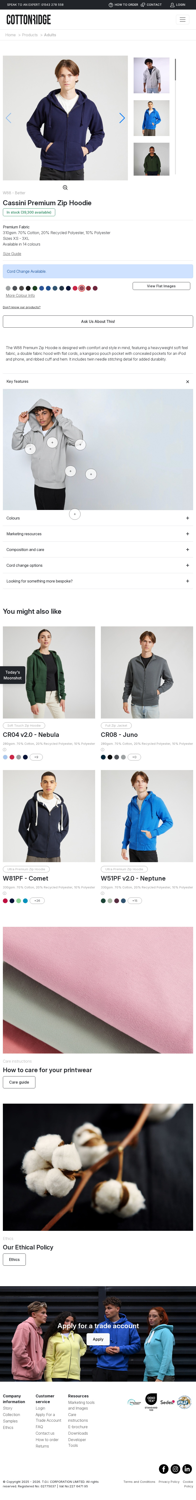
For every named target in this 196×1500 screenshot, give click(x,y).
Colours (13, 518)
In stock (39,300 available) (29, 212)
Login (40, 1408)
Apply (98, 1339)
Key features (17, 381)
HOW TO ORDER (126, 4)
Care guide (19, 1082)
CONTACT (154, 4)
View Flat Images (161, 286)
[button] (122, 118)
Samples (10, 1421)
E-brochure (78, 1426)
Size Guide (12, 253)
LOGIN (180, 4)
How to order (47, 1439)
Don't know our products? (22, 307)
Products (30, 34)
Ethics (14, 1259)
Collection (11, 1414)
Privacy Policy (169, 1482)
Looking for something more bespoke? (39, 581)
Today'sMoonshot (13, 675)
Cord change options (24, 565)
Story (7, 1408)
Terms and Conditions (139, 1482)
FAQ (39, 1426)
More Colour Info (20, 295)
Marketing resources (24, 533)
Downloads (78, 1433)
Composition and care (25, 549)
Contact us (45, 1433)
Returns (42, 1446)
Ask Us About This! (98, 321)
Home (10, 34)
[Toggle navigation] (182, 19)
